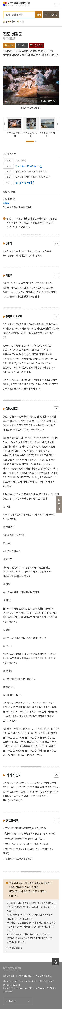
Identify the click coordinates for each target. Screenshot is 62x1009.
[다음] (57, 123)
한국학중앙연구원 (12, 968)
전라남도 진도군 (23, 182)
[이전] (4, 123)
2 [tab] (35, 141)
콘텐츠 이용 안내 (13, 948)
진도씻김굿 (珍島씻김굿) (27, 166)
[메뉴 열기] (57, 4)
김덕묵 (6, 203)
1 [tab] (30, 141)
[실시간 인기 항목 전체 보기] (14, 21)
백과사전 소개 (8, 976)
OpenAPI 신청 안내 (43, 976)
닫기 (56, 243)
